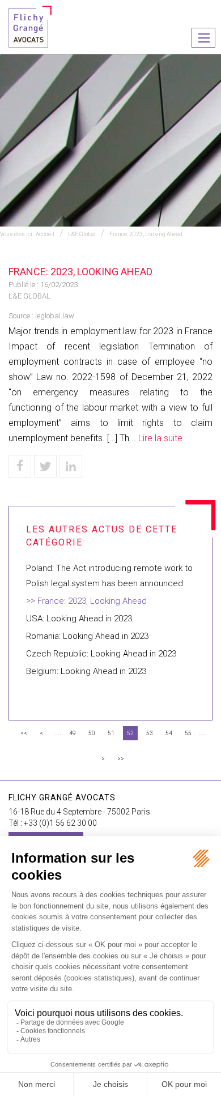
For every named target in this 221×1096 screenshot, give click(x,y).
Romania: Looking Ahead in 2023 (87, 636)
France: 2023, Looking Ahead (145, 234)
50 (91, 733)
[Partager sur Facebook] (19, 466)
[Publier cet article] (45, 466)
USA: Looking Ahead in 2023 (79, 618)
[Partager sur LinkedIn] (71, 466)
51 (111, 733)
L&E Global (82, 234)
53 (149, 733)
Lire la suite (160, 438)
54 (168, 733)
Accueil (45, 234)
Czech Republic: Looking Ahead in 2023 (101, 654)
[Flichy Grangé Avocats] (30, 25)
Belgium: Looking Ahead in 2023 (86, 671)
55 (188, 733)
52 (130, 733)
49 (72, 733)
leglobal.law (54, 316)
